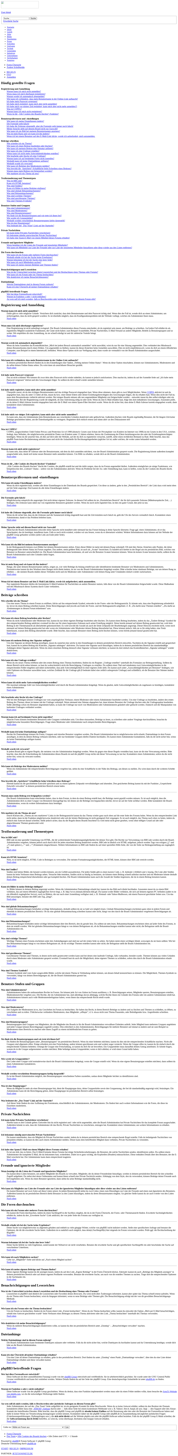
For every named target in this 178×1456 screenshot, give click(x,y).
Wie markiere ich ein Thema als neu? (23, 173)
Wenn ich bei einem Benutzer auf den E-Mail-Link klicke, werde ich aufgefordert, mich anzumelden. (51, 136)
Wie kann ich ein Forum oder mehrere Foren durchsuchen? (32, 255)
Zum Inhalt (6, 12)
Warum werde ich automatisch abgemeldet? (26, 96)
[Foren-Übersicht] (20, 7)
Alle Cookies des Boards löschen (31, 1436)
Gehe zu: (7, 1427)
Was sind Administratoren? (18, 208)
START (4, 1448)
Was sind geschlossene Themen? (21, 198)
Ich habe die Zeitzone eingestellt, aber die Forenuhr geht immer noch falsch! (40, 126)
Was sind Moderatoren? (17, 210)
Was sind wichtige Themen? (19, 196)
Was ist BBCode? (14, 181)
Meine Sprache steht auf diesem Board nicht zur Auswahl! (32, 129)
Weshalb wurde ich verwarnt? (20, 163)
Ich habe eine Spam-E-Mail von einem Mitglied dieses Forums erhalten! (38, 238)
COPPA (150, 392)
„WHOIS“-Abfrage (41, 1409)
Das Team (11, 1436)
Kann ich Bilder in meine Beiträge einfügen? (26, 188)
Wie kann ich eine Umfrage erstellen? (23, 151)
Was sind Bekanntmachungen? (20, 193)
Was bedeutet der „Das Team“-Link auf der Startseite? (30, 225)
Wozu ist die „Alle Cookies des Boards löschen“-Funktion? (33, 114)
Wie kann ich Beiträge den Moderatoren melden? (28, 166)
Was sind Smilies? (15, 186)
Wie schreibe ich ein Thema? (19, 143)
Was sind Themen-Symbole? (19, 201)
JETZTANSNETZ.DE (22, 1453)
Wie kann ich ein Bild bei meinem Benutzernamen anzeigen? (33, 131)
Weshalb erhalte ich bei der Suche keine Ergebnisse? (30, 257)
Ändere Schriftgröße (16, 67)
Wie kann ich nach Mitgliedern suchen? (24, 262)
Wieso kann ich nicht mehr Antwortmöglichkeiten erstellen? (33, 153)
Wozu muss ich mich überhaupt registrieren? (26, 94)
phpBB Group (70, 1377)
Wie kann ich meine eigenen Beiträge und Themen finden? (32, 265)
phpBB (15, 1441)
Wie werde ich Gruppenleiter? (20, 218)
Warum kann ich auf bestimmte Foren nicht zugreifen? (30, 158)
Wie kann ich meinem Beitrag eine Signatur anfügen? (30, 148)
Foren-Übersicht (14, 65)
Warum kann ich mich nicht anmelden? (24, 91)
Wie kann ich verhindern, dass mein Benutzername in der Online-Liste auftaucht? (42, 99)
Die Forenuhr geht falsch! (18, 124)
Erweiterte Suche (10, 21)
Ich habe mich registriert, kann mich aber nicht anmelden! (32, 104)
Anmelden (11, 77)
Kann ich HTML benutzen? (19, 183)
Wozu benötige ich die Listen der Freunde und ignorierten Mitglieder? (37, 245)
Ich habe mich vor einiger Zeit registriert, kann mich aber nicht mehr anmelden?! (42, 106)
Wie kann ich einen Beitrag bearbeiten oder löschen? (30, 146)
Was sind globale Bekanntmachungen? (24, 191)
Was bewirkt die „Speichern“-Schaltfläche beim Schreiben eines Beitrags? (39, 168)
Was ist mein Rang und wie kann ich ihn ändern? (28, 134)
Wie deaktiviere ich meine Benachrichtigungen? (28, 277)
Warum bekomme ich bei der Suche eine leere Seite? (30, 260)
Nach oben (11, 318)
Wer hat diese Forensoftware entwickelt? (24, 294)
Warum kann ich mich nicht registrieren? (24, 111)
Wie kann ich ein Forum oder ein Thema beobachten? (30, 274)
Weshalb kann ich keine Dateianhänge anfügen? (28, 161)
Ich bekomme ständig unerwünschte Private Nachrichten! (32, 235)
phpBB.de (150, 1379)
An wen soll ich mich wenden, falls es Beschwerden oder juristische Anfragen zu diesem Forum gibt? (51, 299)
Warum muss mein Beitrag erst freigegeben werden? (29, 171)
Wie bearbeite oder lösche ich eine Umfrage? (26, 156)
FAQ (9, 74)
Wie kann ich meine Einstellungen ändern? (25, 121)
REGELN (11, 72)
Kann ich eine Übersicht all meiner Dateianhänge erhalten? (32, 287)
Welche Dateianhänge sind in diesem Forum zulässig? (30, 284)
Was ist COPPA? (14, 109)
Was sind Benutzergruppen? (19, 213)
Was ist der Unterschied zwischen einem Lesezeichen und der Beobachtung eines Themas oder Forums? (52, 272)
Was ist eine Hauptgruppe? (18, 223)
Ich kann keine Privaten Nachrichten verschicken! (28, 233)
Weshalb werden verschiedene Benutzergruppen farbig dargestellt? (36, 220)
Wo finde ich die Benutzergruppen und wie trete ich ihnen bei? (34, 215)
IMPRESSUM (26, 1448)
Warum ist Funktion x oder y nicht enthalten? (26, 296)
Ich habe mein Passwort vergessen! (22, 101)
